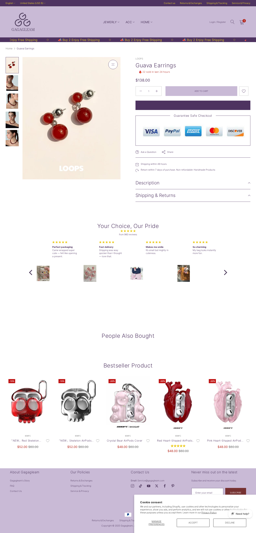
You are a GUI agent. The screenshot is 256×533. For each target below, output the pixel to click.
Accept (193, 522)
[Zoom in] (113, 64)
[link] (64, 40)
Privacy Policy (209, 512)
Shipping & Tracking (217, 3)
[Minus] (140, 91)
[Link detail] (132, 486)
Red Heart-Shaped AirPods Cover (174, 440)
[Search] (233, 22)
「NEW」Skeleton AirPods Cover (75, 440)
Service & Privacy (241, 3)
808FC (28, 436)
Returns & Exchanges (191, 3)
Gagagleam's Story (20, 480)
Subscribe (235, 492)
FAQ (12, 485)
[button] (244, 91)
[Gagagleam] (23, 22)
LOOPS (139, 58)
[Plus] (156, 91)
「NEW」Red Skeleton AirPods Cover (24, 440)
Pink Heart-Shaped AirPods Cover (225, 440)
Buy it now (193, 105)
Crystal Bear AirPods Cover (124, 440)
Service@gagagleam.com (147, 480)
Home (9, 48)
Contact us (16, 491)
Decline (230, 522)
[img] (128, 231)
